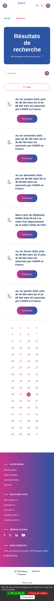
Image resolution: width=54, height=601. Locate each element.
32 (12, 381)
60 (12, 428)
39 (36, 388)
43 (36, 394)
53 (20, 414)
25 (20, 368)
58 (28, 421)
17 (20, 354)
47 (36, 401)
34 (28, 381)
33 (20, 381)
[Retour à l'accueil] (21, 5)
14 (28, 348)
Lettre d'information (11, 480)
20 (12, 361)
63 (36, 428)
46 (28, 401)
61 (20, 428)
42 (28, 394)
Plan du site (27, 583)
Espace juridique (10, 475)
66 (28, 434)
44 (12, 401)
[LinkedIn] (16, 535)
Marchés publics (10, 470)
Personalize (27, 597)
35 (36, 381)
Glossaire (7, 485)
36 (12, 388)
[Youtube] (23, 535)
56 (12, 421)
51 (36, 408)
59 (36, 421)
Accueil (7, 18)
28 (12, 374)
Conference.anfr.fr (11, 520)
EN (42, 5)
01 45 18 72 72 (10, 556)
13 (20, 348)
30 (28, 374)
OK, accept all (17, 593)
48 (12, 408)
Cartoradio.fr (9, 505)
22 (28, 361)
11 (36, 341)
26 (28, 368)
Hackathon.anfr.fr (11, 515)
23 (36, 361)
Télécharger (27, 119)
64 (12, 434)
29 (20, 374)
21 (20, 361)
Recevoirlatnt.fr (10, 500)
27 (36, 368)
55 (36, 414)
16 (12, 354)
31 (36, 374)
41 (20, 394)
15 (36, 348)
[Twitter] (10, 535)
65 (20, 434)
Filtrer (28, 87)
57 (20, 421)
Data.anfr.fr (8, 510)
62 (28, 428)
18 (28, 354)
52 (12, 414)
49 (20, 408)
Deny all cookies (38, 593)
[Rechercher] (48, 5)
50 (28, 408)
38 (28, 388)
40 (12, 394)
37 (20, 388)
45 (20, 401)
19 (36, 354)
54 (28, 414)
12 (12, 348)
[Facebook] (4, 535)
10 (28, 341)
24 (12, 368)
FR (37, 5)
